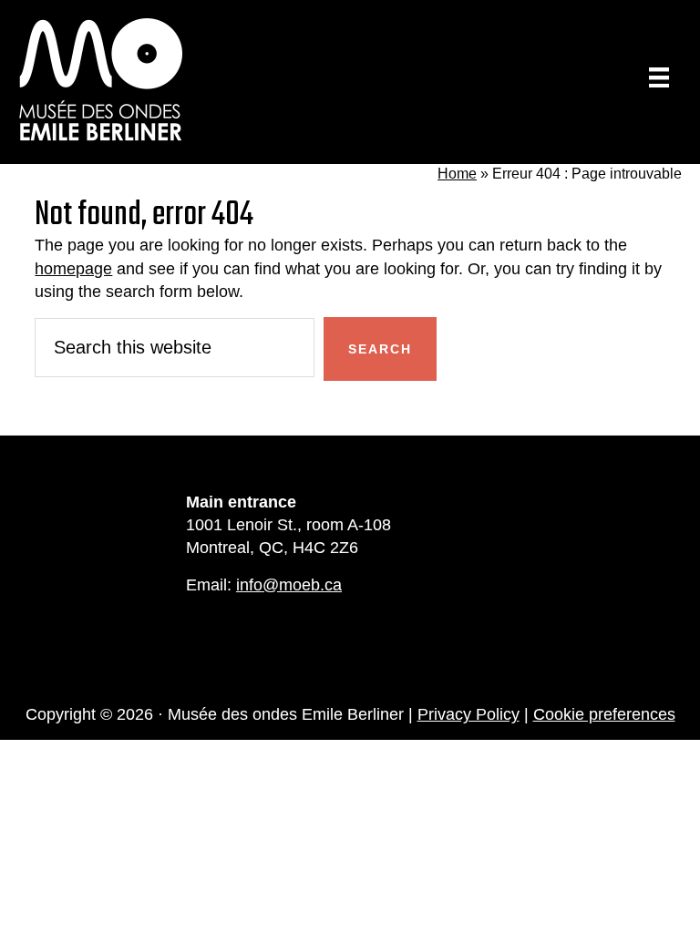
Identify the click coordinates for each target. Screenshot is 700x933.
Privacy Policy (468, 714)
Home (457, 173)
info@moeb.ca (289, 585)
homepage (73, 269)
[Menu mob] (659, 77)
